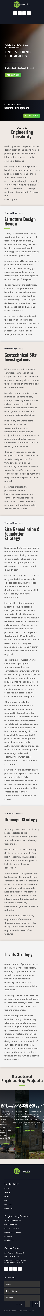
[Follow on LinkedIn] (24, 13)
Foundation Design (11, 1228)
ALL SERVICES (13, 75)
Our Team (8, 1204)
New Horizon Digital (26, 1311)
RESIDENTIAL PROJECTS (33, 1106)
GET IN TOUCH (31, 115)
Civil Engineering (10, 1224)
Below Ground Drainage (13, 1232)
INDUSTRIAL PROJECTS (19, 1106)
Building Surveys (10, 1240)
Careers (7, 1200)
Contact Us (8, 1208)
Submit (36, 1304)
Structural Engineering (13, 1220)
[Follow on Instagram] (29, 13)
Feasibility (8, 1236)
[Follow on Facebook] (15, 13)
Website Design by (11, 1311)
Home (6, 1188)
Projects (7, 1196)
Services (7, 1192)
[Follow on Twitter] (20, 13)
